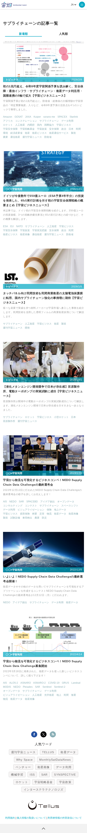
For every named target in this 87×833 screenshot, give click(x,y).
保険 (49, 509)
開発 (27, 327)
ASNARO (25, 682)
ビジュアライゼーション (31, 509)
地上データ (60, 509)
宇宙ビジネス (63, 124)
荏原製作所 (9, 421)
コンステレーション (26, 120)
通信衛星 (15, 137)
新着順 (23, 33)
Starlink (74, 116)
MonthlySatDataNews (55, 759)
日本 (71, 129)
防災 (44, 517)
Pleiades (28, 686)
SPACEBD (32, 501)
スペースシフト (69, 505)
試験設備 (15, 517)
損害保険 (25, 513)
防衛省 (48, 137)
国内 (39, 124)
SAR (21, 501)
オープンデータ (65, 501)
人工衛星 (20, 124)
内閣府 (31, 124)
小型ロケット (61, 417)
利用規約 (10, 817)
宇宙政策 (42, 129)
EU (12, 226)
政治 (63, 129)
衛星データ (60, 513)
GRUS (65, 682)
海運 (73, 695)
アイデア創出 (47, 501)
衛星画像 (25, 234)
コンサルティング (12, 505)
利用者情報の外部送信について (65, 817)
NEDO (12, 501)
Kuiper (37, 116)
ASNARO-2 (39, 682)
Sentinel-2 (59, 686)
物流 (49, 513)
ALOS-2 (13, 682)
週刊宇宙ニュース (32, 137)
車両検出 (27, 517)
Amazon (7, 116)
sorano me (49, 116)
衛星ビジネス (39, 133)
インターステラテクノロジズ (43, 789)
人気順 (63, 33)
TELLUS (48, 752)
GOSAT (19, 116)
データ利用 (67, 120)
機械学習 (17, 774)
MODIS (7, 686)
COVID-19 (53, 682)
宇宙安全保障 (10, 129)
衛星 (27, 133)
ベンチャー (23, 767)
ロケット (8, 124)
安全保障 (54, 129)
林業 (34, 513)
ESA (5, 226)
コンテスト (31, 505)
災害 (41, 513)
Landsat (75, 682)
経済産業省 (16, 133)
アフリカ (8, 120)
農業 (5, 137)
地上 (58, 695)
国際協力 (49, 124)
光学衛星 (49, 695)
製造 (73, 133)
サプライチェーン (49, 120)
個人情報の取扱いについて (31, 817)
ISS (32, 774)
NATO (19, 226)
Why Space (24, 759)
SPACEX (62, 116)
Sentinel (47, 686)
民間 (78, 129)
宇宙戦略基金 (27, 129)
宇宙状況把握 (39, 230)
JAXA (28, 116)
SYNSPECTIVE (65, 774)
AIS (5, 501)
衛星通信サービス (59, 133)
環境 (5, 133)
